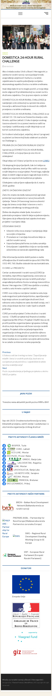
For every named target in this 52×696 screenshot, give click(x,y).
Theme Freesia (17, 682)
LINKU (46, 160)
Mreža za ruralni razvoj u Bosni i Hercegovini (22, 679)
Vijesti (5, 53)
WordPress (29, 682)
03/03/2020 (8, 66)
